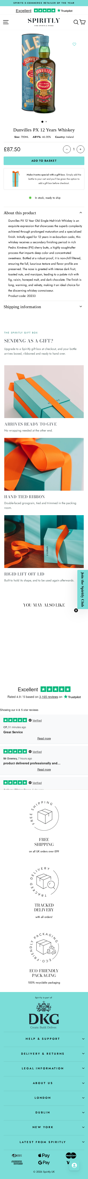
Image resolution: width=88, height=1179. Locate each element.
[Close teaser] (76, 610)
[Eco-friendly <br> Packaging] (44, 947)
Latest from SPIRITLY (43, 1142)
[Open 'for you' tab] (74, 1165)
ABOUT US (43, 1083)
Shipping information (22, 306)
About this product (20, 212)
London (43, 1098)
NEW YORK (43, 1127)
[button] (82, 589)
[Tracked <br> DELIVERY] (44, 881)
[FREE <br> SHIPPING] (44, 816)
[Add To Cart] (28, 638)
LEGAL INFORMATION (43, 1068)
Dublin (42, 1112)
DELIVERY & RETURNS (43, 1054)
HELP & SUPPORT (43, 1039)
